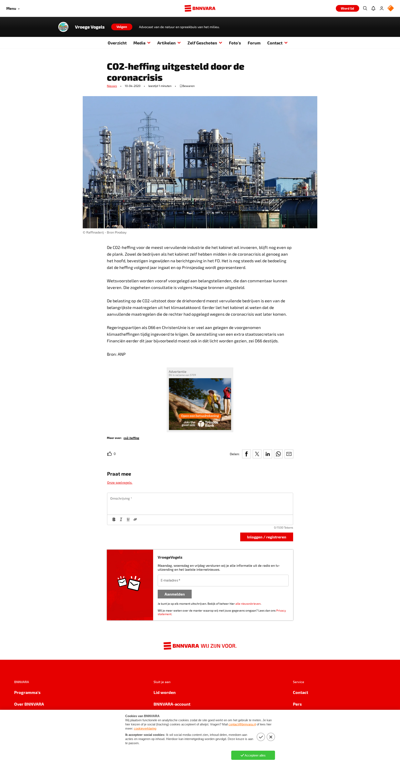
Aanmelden (175, 594)
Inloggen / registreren (266, 537)
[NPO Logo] (391, 8)
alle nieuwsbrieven (248, 603)
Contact (274, 42)
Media (139, 42)
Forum (254, 42)
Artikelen (166, 42)
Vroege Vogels (90, 26)
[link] (131, 438)
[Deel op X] (257, 454)
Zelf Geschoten (202, 42)
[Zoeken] (365, 8)
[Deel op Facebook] (246, 454)
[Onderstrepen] (128, 519)
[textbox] (200, 504)
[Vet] (114, 519)
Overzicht (117, 42)
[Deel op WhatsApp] (278, 454)
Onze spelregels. (119, 482)
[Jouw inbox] (373, 8)
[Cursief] (121, 519)
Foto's (235, 42)
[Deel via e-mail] (289, 454)
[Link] (135, 519)
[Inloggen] (381, 8)
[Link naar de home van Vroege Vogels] (63, 27)
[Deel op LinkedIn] (268, 454)
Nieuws (112, 86)
